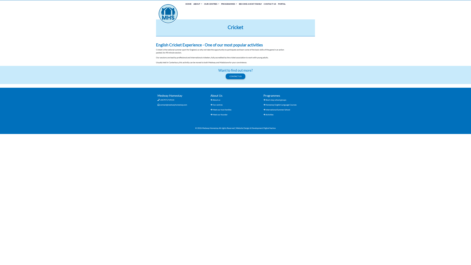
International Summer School (278, 109)
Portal (282, 4)
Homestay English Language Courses (281, 105)
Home (188, 4)
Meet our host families (222, 109)
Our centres (218, 105)
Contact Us (270, 4)
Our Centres (211, 4)
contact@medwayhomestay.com (173, 105)
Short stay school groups (276, 100)
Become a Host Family (250, 4)
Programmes (228, 4)
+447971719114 (167, 100)
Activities (270, 114)
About (197, 4)
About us (216, 100)
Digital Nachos (269, 128)
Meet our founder (220, 114)
